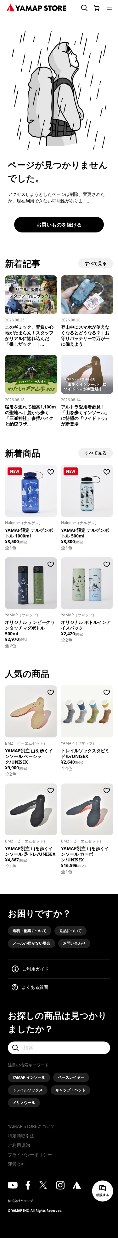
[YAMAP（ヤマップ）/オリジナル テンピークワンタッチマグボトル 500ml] (31, 583)
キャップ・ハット (70, 1090)
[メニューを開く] (109, 8)
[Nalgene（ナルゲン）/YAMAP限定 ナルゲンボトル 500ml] (87, 491)
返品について (70, 930)
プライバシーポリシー (30, 1155)
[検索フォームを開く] (80, 8)
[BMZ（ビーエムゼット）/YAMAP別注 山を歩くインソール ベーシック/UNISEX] (31, 711)
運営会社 (16, 1164)
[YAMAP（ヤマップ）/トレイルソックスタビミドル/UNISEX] (87, 711)
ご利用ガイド (35, 969)
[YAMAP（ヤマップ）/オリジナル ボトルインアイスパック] (87, 583)
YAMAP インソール (29, 1077)
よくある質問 (35, 987)
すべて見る (96, 263)
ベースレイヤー (71, 1077)
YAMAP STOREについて (31, 1126)
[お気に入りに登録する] (50, 472)
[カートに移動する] (96, 8)
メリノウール (24, 1102)
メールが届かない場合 (31, 943)
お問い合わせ (74, 943)
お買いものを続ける (59, 224)
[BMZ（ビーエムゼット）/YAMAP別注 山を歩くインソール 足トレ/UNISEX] (31, 809)
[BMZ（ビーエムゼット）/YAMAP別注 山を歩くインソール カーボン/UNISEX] (87, 809)
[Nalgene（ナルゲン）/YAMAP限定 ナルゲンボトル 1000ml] (31, 491)
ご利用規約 (19, 1145)
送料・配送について (30, 930)
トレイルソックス (28, 1090)
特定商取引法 (21, 1136)
